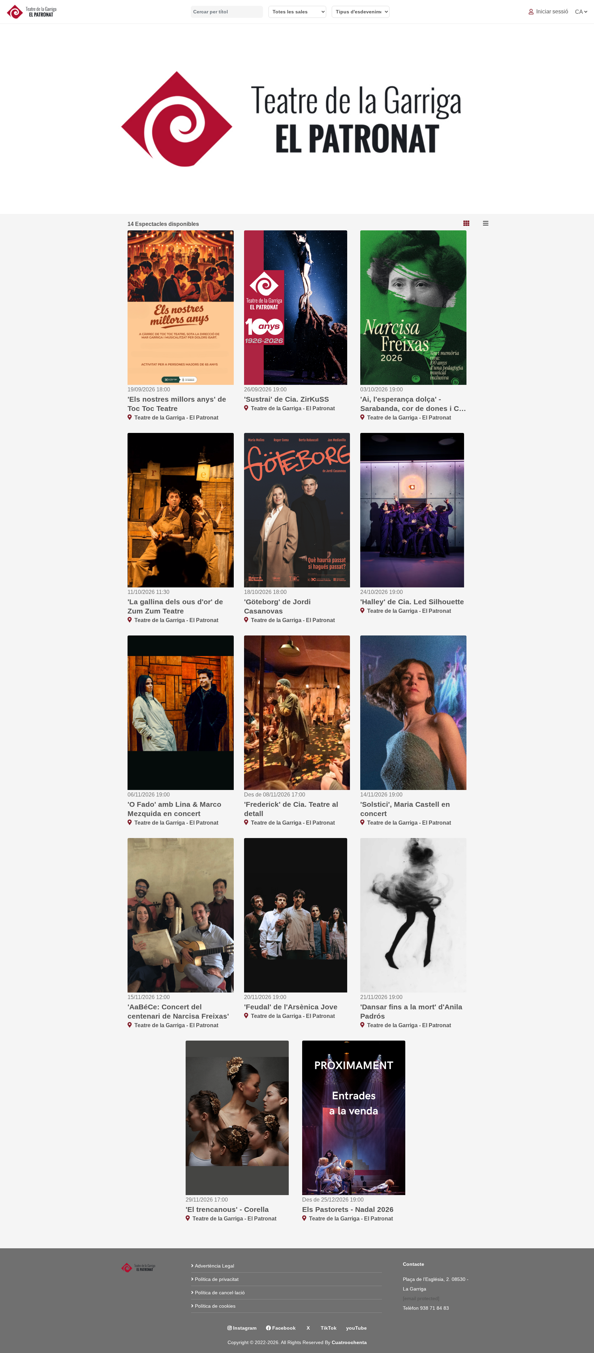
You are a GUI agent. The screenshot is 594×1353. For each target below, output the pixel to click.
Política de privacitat (217, 1279)
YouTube (356, 1328)
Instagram (244, 1328)
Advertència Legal (214, 1266)
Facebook (283, 1328)
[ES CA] (581, 12)
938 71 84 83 (435, 1308)
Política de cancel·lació (220, 1292)
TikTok (328, 1328)
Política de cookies (215, 1306)
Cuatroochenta (349, 1342)
